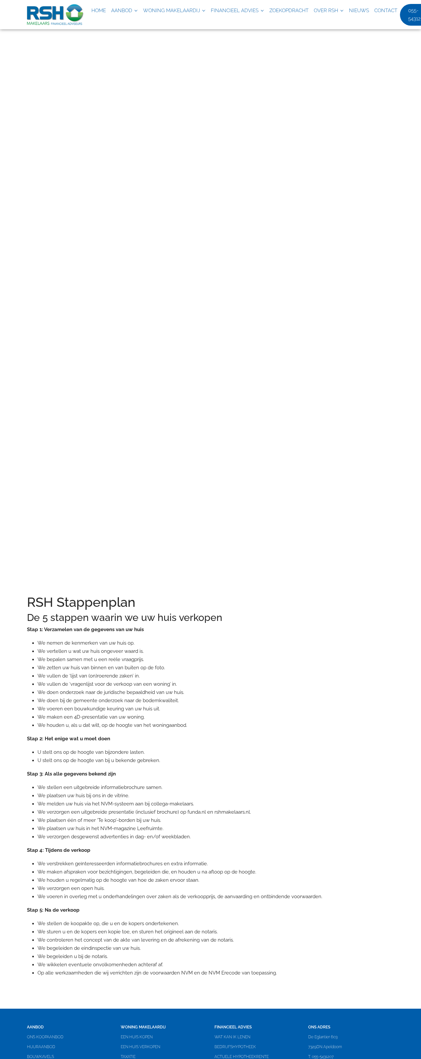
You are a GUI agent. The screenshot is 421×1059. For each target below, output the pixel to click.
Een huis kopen (137, 1037)
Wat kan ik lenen (232, 1037)
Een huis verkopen (140, 1047)
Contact (385, 10)
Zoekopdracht (289, 10)
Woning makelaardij (171, 10)
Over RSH (326, 10)
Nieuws (359, 10)
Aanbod (121, 10)
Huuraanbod (41, 1047)
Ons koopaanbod (45, 1037)
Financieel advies (235, 10)
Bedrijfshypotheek (235, 1047)
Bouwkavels (40, 1056)
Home (98, 10)
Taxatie (128, 1056)
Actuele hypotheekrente (241, 1056)
